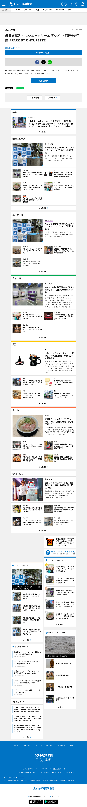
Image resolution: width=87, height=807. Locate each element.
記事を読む (43, 81)
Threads (75, 4)
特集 (69, 10)
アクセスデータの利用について (27, 772)
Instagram (71, 4)
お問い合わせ (45, 772)
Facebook (61, 4)
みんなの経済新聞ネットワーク (43, 788)
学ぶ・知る (60, 10)
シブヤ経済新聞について (30, 769)
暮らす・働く (48, 10)
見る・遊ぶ (28, 10)
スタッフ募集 (70, 772)
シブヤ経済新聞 (20, 4)
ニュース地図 (10, 30)
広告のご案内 (57, 772)
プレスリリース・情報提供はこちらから (53, 769)
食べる (18, 10)
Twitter (66, 4)
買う (37, 10)
